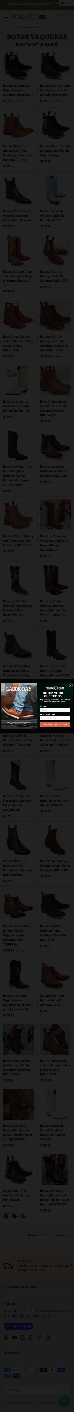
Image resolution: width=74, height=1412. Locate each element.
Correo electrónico (47, 714)
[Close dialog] (70, 685)
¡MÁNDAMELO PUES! (55, 724)
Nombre (43, 706)
